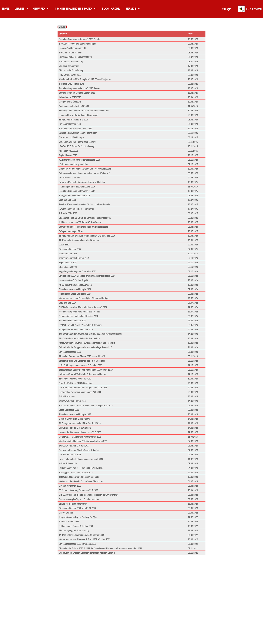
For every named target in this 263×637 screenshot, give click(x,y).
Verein (19, 8)
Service (130, 8)
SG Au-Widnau (254, 9)
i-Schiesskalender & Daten (73, 8)
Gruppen (39, 8)
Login (228, 9)
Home (6, 8)
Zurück (62, 26)
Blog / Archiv (111, 8)
